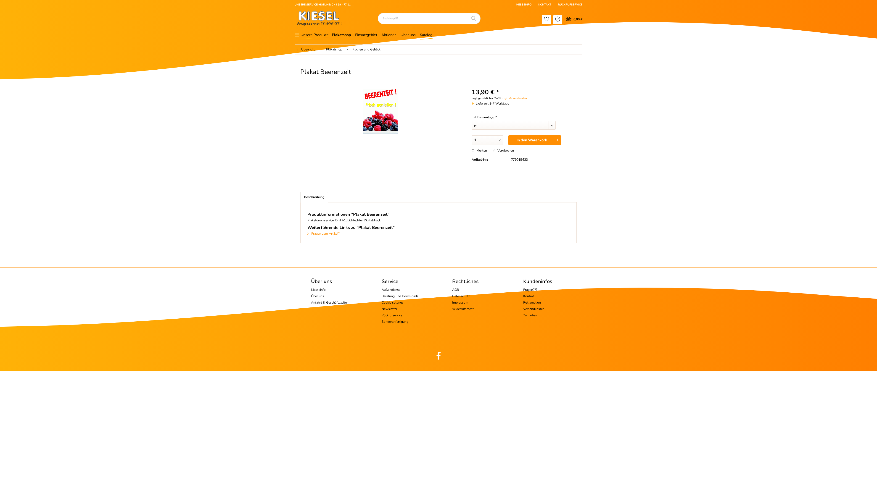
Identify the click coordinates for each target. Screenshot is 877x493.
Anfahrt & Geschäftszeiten (330, 302)
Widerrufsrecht (463, 309)
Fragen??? (530, 290)
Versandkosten (533, 309)
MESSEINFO (523, 4)
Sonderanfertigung (395, 322)
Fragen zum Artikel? (325, 233)
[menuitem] (546, 19)
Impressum (460, 302)
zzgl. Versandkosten (514, 98)
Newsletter (389, 309)
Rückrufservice (392, 315)
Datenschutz (461, 296)
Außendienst (391, 290)
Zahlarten (530, 315)
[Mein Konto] (557, 19)
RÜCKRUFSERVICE (570, 4)
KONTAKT (544, 4)
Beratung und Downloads (400, 296)
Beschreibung (314, 197)
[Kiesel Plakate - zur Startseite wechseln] (319, 18)
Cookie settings (393, 302)
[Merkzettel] (546, 19)
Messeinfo (318, 290)
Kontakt (528, 296)
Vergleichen (505, 150)
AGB (455, 290)
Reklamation (532, 302)
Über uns (317, 296)
